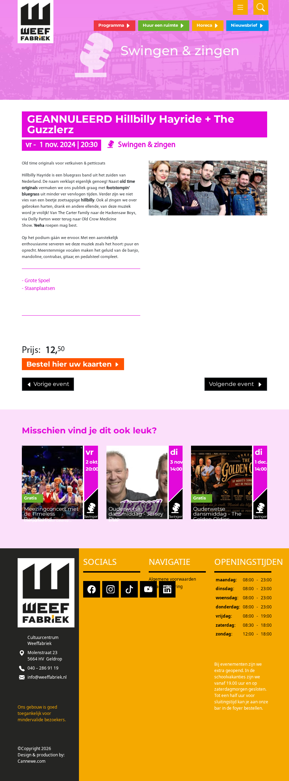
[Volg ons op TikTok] (129, 589)
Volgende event (233, 384)
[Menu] (240, 7)
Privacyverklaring (166, 586)
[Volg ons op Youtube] (148, 589)
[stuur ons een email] (22, 677)
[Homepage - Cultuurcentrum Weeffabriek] (36, 21)
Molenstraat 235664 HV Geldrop (44, 655)
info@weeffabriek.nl (47, 677)
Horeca (205, 25)
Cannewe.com (31, 761)
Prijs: (31, 350)
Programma (111, 25)
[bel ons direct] (22, 668)
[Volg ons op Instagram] (110, 589)
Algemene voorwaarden (172, 579)
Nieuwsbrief (244, 25)
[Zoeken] (260, 7)
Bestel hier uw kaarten (70, 364)
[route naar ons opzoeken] (22, 652)
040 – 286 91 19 (43, 668)
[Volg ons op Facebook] (91, 589)
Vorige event (50, 384)
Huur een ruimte (161, 25)
